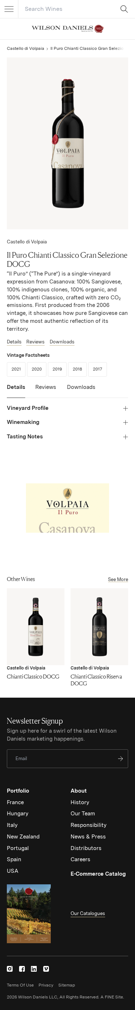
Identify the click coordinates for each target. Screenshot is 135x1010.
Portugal (18, 848)
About (79, 791)
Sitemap (66, 985)
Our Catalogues (88, 913)
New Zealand (23, 836)
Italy (12, 825)
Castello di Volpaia (25, 48)
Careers (80, 859)
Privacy (46, 985)
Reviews (35, 341)
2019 (60, 369)
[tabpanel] (67, 422)
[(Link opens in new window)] (10, 969)
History (80, 802)
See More (118, 579)
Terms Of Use (20, 985)
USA (12, 871)
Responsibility (89, 825)
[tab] (16, 390)
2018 (80, 369)
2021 (19, 369)
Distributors (86, 848)
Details (14, 341)
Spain (14, 859)
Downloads (62, 341)
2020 (39, 369)
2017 (100, 369)
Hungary (17, 813)
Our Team (83, 813)
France (15, 802)
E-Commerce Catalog (98, 874)
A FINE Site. (112, 997)
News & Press (88, 836)
